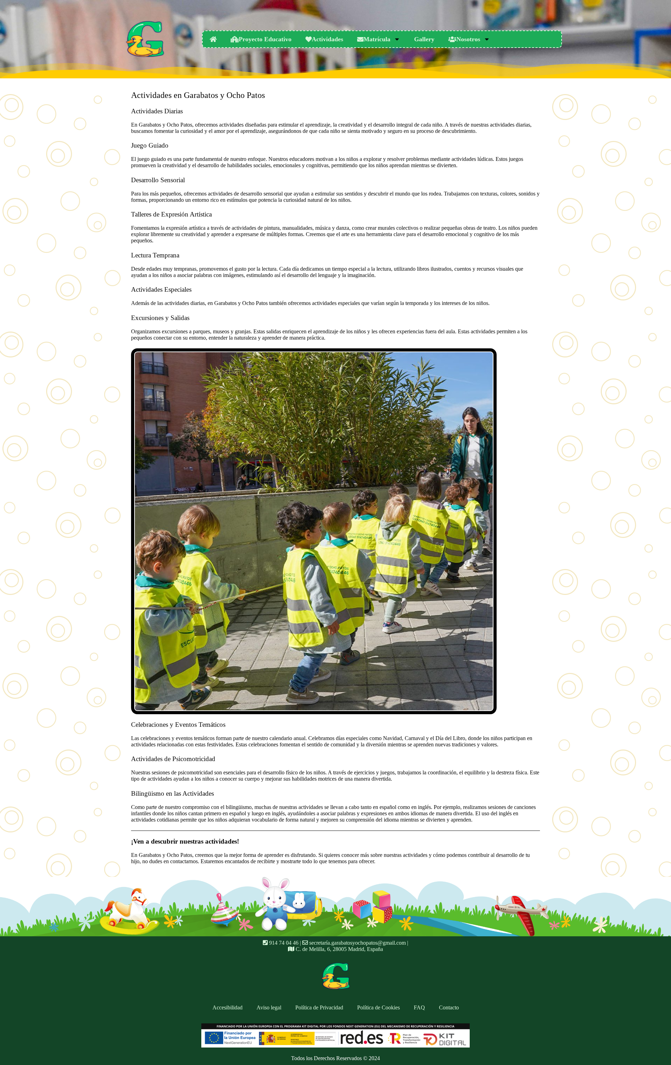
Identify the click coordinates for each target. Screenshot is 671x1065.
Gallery (424, 39)
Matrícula (376, 39)
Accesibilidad (227, 1007)
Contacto (449, 1007)
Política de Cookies (378, 1007)
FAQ (419, 1007)
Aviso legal (269, 1007)
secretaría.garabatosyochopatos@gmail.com (357, 943)
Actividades (327, 39)
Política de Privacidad (319, 1007)
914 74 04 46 (283, 943)
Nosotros (468, 39)
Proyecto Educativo (265, 39)
